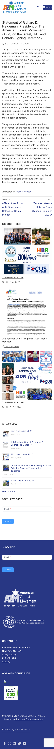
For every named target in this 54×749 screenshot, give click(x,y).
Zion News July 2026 (12, 277)
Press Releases (23, 191)
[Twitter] (19, 743)
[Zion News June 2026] (27, 375)
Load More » (8, 491)
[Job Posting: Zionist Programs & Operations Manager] (27, 311)
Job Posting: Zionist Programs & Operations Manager (27, 443)
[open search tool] (38, 7)
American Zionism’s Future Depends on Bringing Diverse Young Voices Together (31, 468)
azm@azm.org (9, 654)
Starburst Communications (29, 719)
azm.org (6, 661)
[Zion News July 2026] (27, 250)
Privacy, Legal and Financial (16, 729)
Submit (8, 521)
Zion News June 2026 (13, 402)
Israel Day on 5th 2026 (22, 480)
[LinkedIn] (14, 743)
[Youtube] (24, 743)
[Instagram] (9, 743)
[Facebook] (4, 743)
